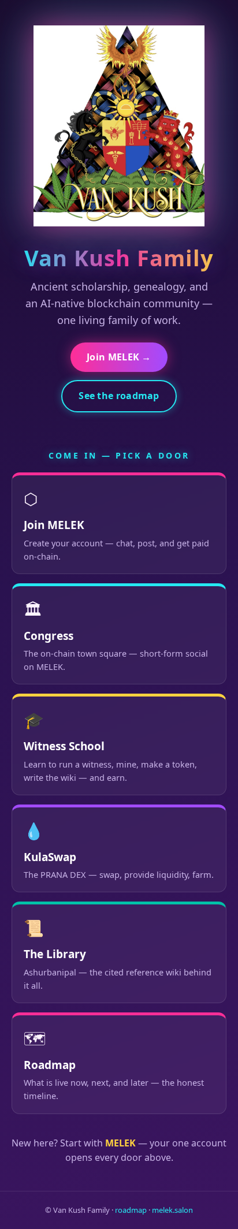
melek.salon (172, 1210)
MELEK (120, 1143)
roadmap (131, 1210)
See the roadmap (119, 395)
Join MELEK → (119, 357)
